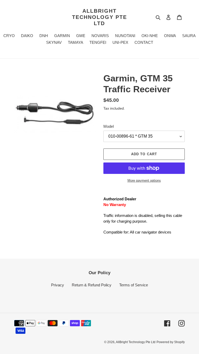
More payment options (144, 180)
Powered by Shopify (171, 342)
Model (108, 126)
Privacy (57, 285)
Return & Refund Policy (91, 285)
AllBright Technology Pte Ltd (99, 17)
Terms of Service (133, 285)
